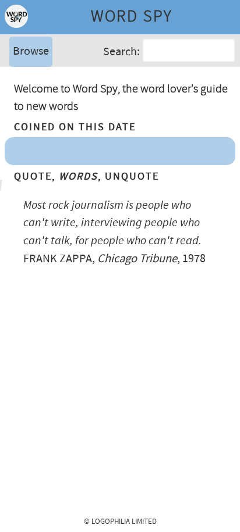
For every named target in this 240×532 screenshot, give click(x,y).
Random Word (47, 113)
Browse (31, 51)
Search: (121, 51)
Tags (23, 95)
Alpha (26, 78)
